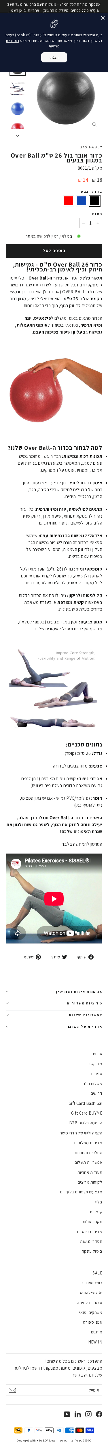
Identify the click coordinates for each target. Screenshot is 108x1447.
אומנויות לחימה (89, 1302)
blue (81, 201)
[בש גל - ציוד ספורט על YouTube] (67, 1413)
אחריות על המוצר (84, 1026)
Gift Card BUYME (86, 1113)
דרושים (96, 1093)
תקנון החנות (92, 1221)
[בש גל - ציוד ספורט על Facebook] (99, 1413)
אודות (97, 1053)
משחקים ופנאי (90, 1312)
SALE (97, 1273)
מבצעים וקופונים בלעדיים (81, 1192)
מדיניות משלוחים (84, 1003)
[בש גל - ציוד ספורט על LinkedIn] (78, 1413)
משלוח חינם (92, 1083)
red (68, 201)
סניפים (96, 1073)
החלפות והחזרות (88, 1152)
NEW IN (95, 1342)
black (94, 201)
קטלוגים (95, 1211)
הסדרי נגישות (91, 1241)
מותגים (96, 1332)
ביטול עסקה (92, 1251)
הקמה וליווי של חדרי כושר (81, 1133)
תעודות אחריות (89, 1172)
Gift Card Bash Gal (85, 1103)
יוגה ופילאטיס (91, 1292)
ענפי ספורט (92, 1322)
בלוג (98, 1202)
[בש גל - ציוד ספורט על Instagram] (88, 1413)
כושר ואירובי (92, 1282)
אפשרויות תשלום (85, 1015)
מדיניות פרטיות (89, 1231)
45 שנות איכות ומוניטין (79, 991)
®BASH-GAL (91, 147)
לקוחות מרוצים (90, 1182)
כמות (97, 214)
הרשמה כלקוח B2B (85, 1123)
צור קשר (95, 1063)
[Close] (103, 18)
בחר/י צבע (91, 191)
